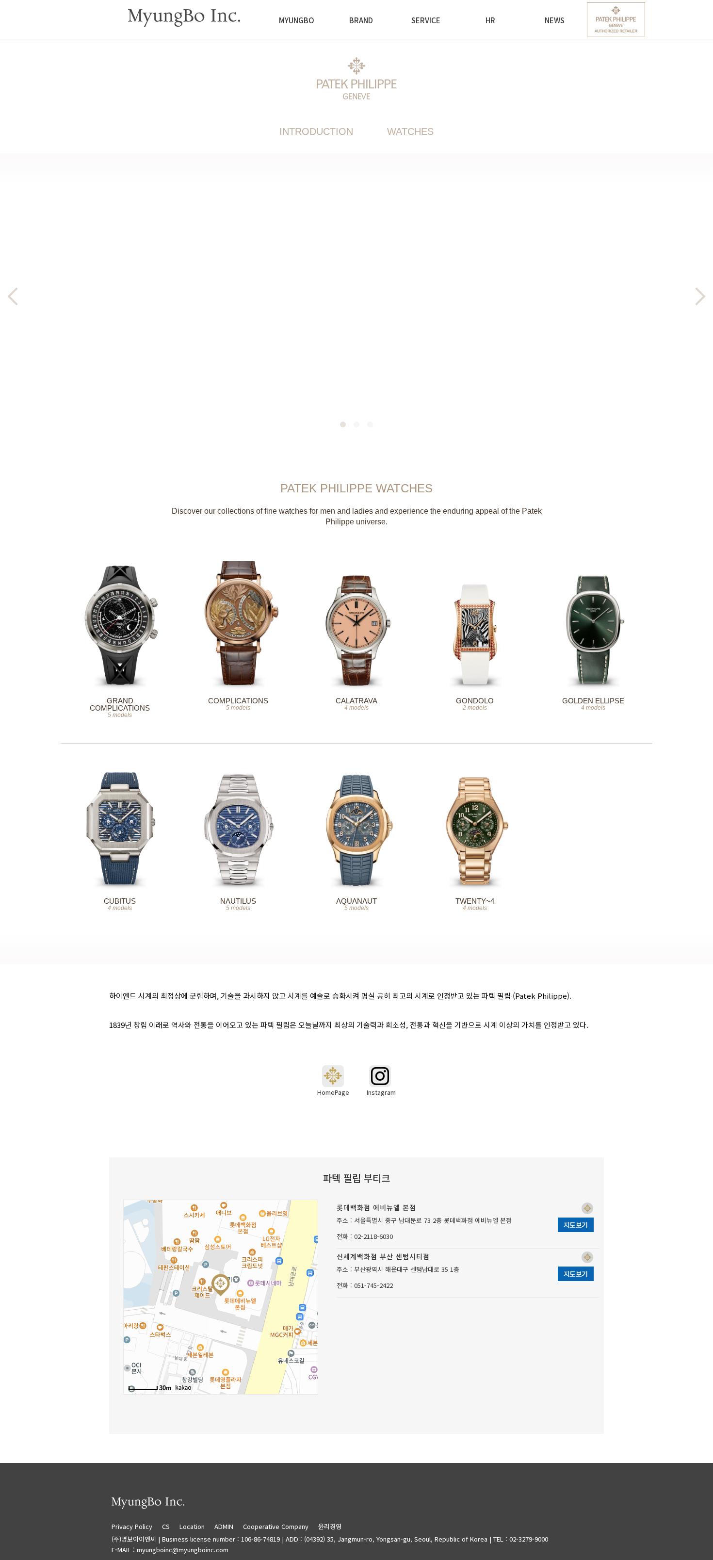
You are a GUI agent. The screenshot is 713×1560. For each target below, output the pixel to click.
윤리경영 (329, 1526)
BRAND (361, 20)
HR (490, 20)
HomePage (333, 1092)
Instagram (380, 1092)
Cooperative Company (275, 1526)
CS (166, 1526)
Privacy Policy (136, 1526)
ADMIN (223, 1526)
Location (192, 1526)
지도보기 (576, 1225)
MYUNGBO (296, 20)
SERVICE (425, 20)
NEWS (555, 20)
